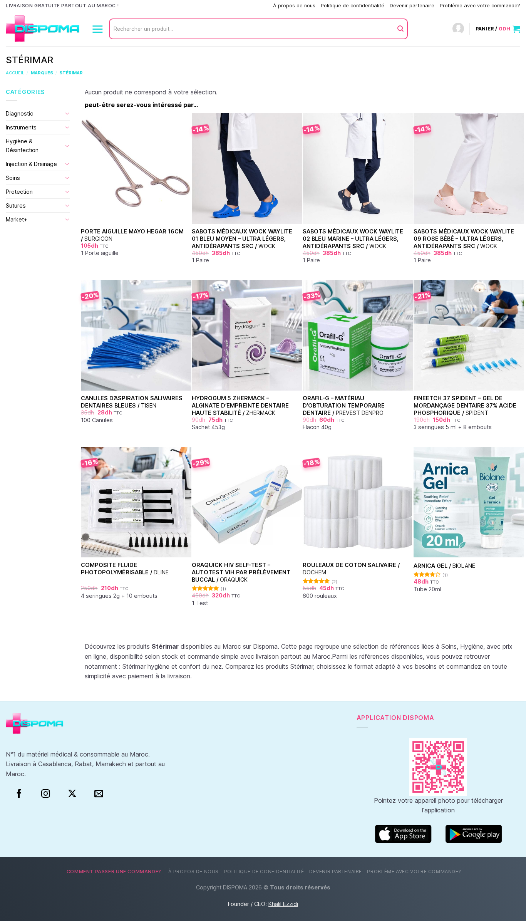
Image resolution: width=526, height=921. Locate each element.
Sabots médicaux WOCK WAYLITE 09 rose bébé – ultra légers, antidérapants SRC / (464, 238)
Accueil (15, 72)
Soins (13, 177)
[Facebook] (19, 794)
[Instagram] (45, 794)
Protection (19, 191)
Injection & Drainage (31, 164)
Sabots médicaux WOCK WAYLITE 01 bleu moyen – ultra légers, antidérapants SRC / (242, 238)
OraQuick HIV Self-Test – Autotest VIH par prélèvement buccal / (241, 572)
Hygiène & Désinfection (22, 145)
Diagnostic (19, 113)
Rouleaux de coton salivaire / (351, 568)
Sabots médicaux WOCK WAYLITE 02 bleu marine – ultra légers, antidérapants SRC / (353, 238)
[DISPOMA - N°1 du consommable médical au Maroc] (43, 29)
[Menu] (97, 29)
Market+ (16, 219)
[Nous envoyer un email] (98, 794)
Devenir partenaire (412, 5)
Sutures (16, 205)
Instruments (21, 127)
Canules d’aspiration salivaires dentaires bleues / (132, 402)
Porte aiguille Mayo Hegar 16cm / (132, 235)
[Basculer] (67, 113)
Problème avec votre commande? (480, 5)
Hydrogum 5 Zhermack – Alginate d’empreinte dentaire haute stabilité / (240, 405)
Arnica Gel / (444, 565)
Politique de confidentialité (352, 5)
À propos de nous (294, 5)
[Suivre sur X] (72, 794)
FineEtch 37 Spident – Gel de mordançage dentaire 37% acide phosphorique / (465, 405)
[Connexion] (458, 29)
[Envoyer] (400, 28)
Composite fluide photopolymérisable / (125, 568)
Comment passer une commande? (228, 5)
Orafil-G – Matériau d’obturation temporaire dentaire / (344, 405)
